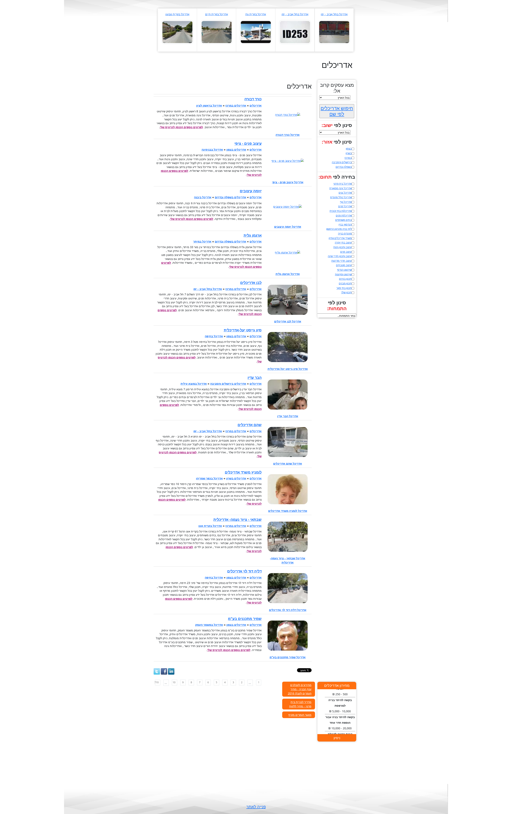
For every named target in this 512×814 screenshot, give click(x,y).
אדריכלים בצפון (236, 149)
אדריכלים (256, 105)
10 (174, 682)
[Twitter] (157, 671)
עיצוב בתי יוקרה (343, 242)
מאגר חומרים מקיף (299, 715)
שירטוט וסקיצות (343, 274)
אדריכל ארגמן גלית (288, 274)
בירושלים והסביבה (342, 162)
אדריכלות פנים (344, 215)
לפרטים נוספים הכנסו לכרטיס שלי (181, 127)
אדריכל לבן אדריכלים (287, 321)
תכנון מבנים (345, 283)
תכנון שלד (346, 292)
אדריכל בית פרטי (342, 183)
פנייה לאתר (256, 806)
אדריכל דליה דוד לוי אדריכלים (287, 610)
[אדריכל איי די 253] (295, 32)
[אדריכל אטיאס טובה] (217, 32)
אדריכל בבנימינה (212, 149)
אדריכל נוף (346, 202)
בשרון (349, 153)
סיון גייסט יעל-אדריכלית (243, 330)
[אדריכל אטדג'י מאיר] (334, 32)
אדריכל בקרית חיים (216, 14)
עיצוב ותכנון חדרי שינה (340, 256)
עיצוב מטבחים (344, 265)
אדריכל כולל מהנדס (341, 197)
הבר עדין (255, 377)
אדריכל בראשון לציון (209, 105)
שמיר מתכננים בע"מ (245, 618)
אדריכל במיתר (202, 241)
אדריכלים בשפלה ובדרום (230, 197)
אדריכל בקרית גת (255, 14)
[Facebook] (164, 671)
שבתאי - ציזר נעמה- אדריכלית (237, 519)
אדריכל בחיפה (214, 336)
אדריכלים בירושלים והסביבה (228, 383)
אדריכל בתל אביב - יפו (334, 14)
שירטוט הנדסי (344, 270)
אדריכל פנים (345, 206)
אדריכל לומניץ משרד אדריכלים (287, 511)
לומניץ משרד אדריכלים (243, 472)
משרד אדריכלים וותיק (340, 238)
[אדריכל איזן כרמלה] (177, 32)
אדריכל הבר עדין (287, 416)
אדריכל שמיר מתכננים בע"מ (288, 657)
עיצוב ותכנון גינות (342, 247)
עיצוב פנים (346, 252)
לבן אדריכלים (251, 282)
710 (157, 682)
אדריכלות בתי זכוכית (341, 211)
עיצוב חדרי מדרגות (341, 261)
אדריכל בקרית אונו (210, 526)
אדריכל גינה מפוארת (340, 188)
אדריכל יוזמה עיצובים (287, 226)
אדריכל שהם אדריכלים (287, 463)
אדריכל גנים (345, 192)
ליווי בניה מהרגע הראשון (339, 229)
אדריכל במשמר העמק (209, 625)
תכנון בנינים (345, 279)
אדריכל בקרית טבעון (177, 14)
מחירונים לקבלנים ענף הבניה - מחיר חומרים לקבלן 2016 (299, 689)
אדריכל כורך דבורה (288, 135)
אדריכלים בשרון (236, 478)
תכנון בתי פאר (344, 288)
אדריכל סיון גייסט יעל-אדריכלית (288, 369)
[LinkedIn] (171, 671)
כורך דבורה (253, 99)
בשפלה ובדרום (344, 167)
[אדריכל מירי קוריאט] (256, 32)
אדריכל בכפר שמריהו (209, 478)
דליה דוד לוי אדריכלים (244, 571)
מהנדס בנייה (345, 233)
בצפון (349, 148)
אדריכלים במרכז (235, 105)
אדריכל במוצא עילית (194, 383)
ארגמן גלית (253, 235)
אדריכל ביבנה (202, 197)
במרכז (348, 158)
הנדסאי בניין (345, 224)
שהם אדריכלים (250, 424)
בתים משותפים (343, 220)
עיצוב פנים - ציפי (248, 143)
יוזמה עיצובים (251, 190)
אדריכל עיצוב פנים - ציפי (287, 182)
